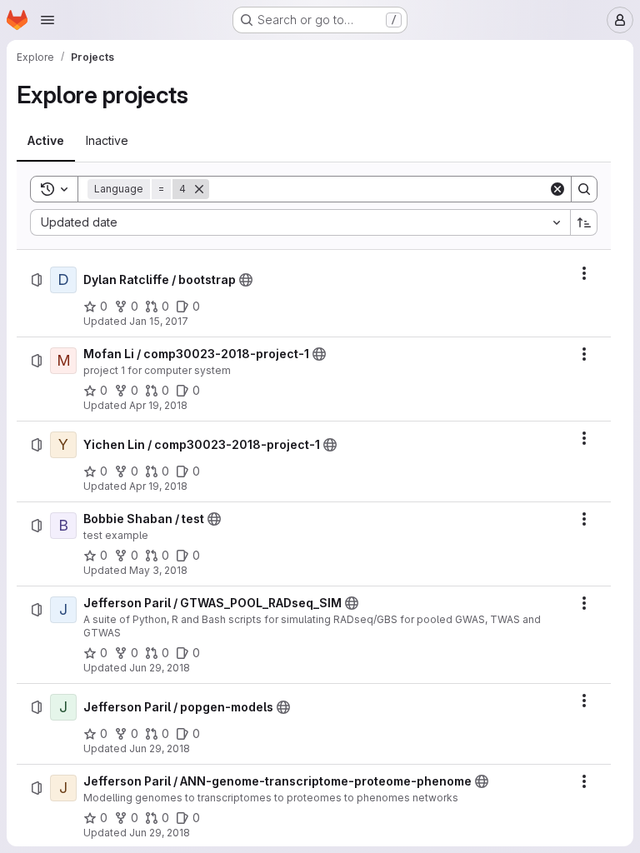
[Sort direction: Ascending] (584, 222)
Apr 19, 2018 (158, 405)
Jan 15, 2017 (158, 321)
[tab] (46, 141)
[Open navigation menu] (47, 20)
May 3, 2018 (158, 570)
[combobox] (300, 222)
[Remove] (199, 189)
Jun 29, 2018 (159, 667)
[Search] (584, 189)
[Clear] (558, 189)
